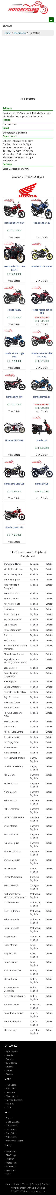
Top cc (9, 1118)
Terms (25, 1183)
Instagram (11, 1162)
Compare (10, 1092)
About (17, 1183)
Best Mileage (13, 1121)
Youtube (10, 1170)
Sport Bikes (12, 1051)
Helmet (10, 1103)
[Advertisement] (28, 65)
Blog (8, 1173)
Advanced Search (14, 1140)
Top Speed (11, 1125)
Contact (46, 1183)
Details (49, 569)
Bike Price (11, 1088)
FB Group (11, 1155)
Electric (9, 1066)
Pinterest (11, 1166)
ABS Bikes (11, 1136)
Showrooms (20, 32)
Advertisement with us (22, 1187)
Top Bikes (11, 1084)
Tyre (8, 1107)
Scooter (10, 1058)
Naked (9, 1070)
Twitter (10, 1158)
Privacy (35, 1183)
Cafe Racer (11, 1062)
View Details (14, 237)
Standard (10, 1055)
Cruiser (9, 1074)
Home (7, 32)
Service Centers (14, 1099)
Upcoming (11, 1129)
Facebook (11, 1151)
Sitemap (41, 1187)
